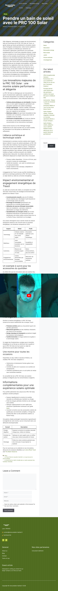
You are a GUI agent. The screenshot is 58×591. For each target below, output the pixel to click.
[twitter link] (3, 540)
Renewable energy (34, 3)
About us (4, 551)
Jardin (45, 55)
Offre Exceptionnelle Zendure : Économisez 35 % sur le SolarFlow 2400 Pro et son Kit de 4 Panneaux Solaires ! (49, 80)
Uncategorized (47, 60)
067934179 (7, 535)
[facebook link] (6, 540)
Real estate (45, 3)
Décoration (46, 47)
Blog (3, 553)
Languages (28, 7)
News (51, 3)
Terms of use (6, 558)
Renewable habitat (12, 26)
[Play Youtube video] (29, 295)
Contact (21, 7)
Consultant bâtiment (37, 551)
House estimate (23, 3)
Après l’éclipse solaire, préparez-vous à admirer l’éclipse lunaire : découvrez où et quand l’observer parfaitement (48, 128)
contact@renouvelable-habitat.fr (13, 532)
